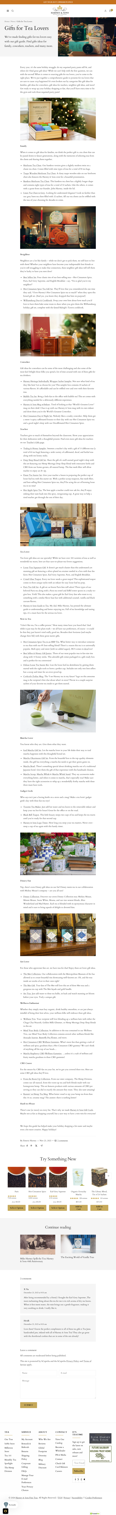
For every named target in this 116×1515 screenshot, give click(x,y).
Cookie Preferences (93, 1497)
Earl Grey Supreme (58, 1191)
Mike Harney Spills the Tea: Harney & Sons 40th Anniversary (37, 1260)
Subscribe (78, 1471)
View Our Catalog (59, 1441)
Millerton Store (9, 1449)
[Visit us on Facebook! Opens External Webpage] (27, 1146)
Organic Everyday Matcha (78, 1193)
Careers (58, 1471)
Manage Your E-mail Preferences (28, 1479)
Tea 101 (8, 1455)
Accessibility (77, 1497)
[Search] (13, 11)
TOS (60, 1497)
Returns (25, 1451)
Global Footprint (43, 1449)
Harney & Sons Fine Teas (27, 1497)
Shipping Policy (25, 1457)
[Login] (105, 11)
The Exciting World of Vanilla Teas (77, 1257)
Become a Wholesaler (60, 1449)
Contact (58, 1459)
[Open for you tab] (5, 1511)
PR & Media (60, 1455)
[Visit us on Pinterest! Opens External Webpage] (31, 1146)
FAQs (24, 1471)
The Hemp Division (9, 1469)
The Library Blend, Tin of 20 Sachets (99, 1193)
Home (7, 21)
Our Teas (9, 1439)
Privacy (67, 1497)
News (13, 21)
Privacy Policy (72, 1361)
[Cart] (110, 11)
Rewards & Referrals (26, 1445)
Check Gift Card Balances (61, 1465)
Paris (17, 1191)
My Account (27, 1439)
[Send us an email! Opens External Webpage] (42, 1146)
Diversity (43, 1455)
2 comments (62, 1140)
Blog (41, 1459)
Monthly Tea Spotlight (10, 1461)
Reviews (42, 1443)
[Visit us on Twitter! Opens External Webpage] (36, 1145)
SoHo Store (10, 1443)
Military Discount (42, 1466)
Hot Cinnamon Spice (37, 1191)
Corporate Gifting (26, 1465)
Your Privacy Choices (27, 1488)
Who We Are (45, 1439)
